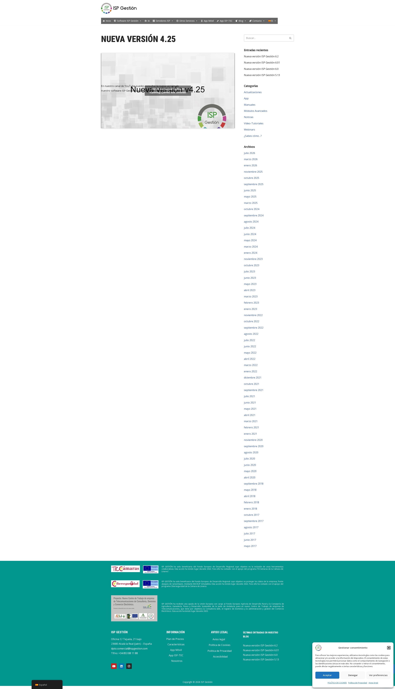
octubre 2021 (251, 384)
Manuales (249, 104)
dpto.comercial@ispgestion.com (129, 648)
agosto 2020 (251, 452)
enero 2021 (250, 433)
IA (149, 20)
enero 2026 (250, 165)
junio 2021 (250, 402)
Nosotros (176, 661)
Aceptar (327, 675)
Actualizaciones (253, 92)
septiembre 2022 (253, 327)
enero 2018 (250, 508)
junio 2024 (250, 234)
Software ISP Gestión (127, 20)
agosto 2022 (251, 334)
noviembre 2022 (253, 315)
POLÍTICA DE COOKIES (337, 682)
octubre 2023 (251, 265)
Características (176, 644)
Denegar (353, 675)
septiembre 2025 (253, 184)
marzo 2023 (251, 296)
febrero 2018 (251, 502)
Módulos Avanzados (255, 111)
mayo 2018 (250, 490)
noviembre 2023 (253, 259)
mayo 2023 (250, 284)
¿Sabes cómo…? (253, 136)
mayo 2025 (250, 196)
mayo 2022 (250, 352)
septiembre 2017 (253, 521)
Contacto (257, 20)
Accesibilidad (220, 656)
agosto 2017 (251, 527)
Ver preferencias (378, 675)
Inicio (108, 20)
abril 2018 (249, 496)
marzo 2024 (251, 246)
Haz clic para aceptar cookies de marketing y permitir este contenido (168, 90)
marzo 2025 (251, 203)
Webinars (249, 129)
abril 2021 (249, 415)
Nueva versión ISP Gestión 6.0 (261, 69)
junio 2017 (250, 540)
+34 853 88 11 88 (128, 653)
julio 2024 (249, 227)
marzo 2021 (251, 421)
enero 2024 (250, 252)
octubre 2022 (251, 321)
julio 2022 (249, 340)
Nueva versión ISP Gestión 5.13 (262, 75)
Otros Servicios (187, 20)
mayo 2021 (250, 408)
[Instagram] (129, 666)
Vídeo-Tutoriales (253, 123)
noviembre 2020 (253, 440)
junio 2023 (250, 277)
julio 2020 (249, 458)
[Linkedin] (121, 666)
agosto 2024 (251, 221)
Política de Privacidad (357, 682)
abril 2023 (249, 290)
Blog (241, 20)
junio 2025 (250, 190)
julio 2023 (249, 271)
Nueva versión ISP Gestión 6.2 (261, 56)
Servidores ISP (163, 20)
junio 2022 (250, 346)
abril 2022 (249, 359)
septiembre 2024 (253, 215)
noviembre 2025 (253, 171)
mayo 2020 (250, 471)
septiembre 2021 (253, 390)
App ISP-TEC (226, 20)
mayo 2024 (250, 240)
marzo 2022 (251, 365)
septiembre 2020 (253, 446)
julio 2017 (249, 533)
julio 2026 (249, 153)
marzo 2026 (251, 159)
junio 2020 (250, 465)
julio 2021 (249, 396)
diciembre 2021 (252, 377)
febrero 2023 (251, 302)
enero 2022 (250, 371)
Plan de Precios (175, 639)
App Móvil (209, 20)
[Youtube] (114, 666)
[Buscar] (290, 38)
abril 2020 (249, 477)
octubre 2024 (251, 209)
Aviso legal (373, 682)
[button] (388, 647)
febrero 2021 (251, 427)
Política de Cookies (219, 645)
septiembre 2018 (253, 483)
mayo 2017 (250, 546)
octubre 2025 (251, 178)
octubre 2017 (251, 515)
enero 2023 (250, 309)
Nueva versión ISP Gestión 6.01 (262, 62)
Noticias (248, 117)
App (246, 98)
